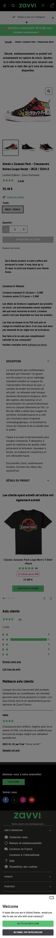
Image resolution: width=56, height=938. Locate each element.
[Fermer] (52, 897)
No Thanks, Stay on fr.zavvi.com (28, 932)
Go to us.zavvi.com (28, 923)
